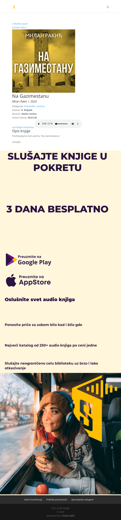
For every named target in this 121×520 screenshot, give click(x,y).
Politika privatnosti (56, 499)
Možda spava (21, 23)
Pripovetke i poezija (34, 106)
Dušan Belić (68, 515)
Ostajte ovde (18, 27)
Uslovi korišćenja (33, 499)
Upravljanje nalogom (82, 499)
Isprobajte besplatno (23, 127)
